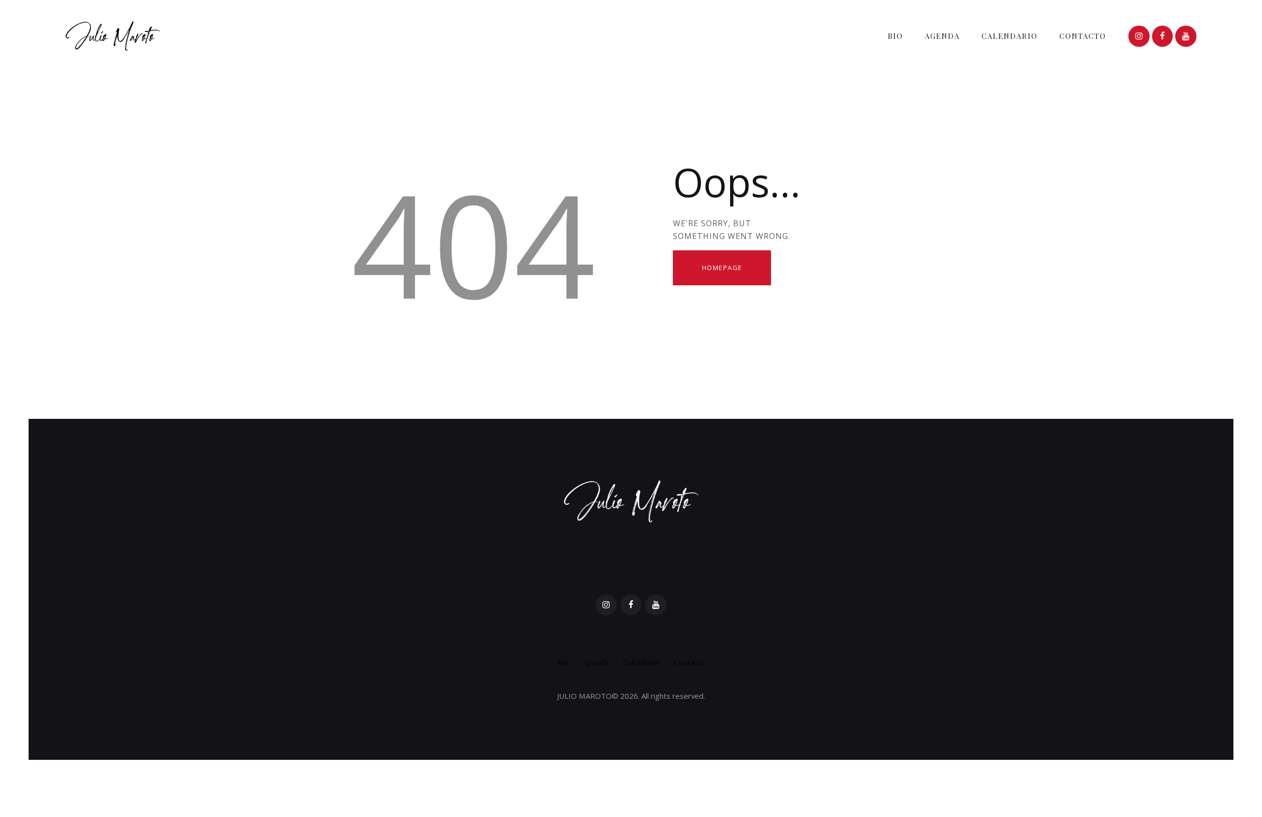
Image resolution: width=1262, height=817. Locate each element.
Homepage (722, 267)
